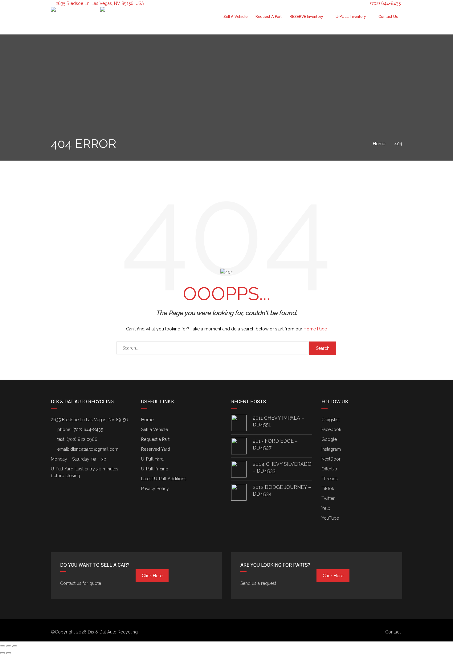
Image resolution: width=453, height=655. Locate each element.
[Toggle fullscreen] (8, 646)
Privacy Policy (155, 488)
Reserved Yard (155, 449)
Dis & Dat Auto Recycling (113, 631)
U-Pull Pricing (154, 468)
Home (147, 419)
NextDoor (331, 459)
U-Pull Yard (152, 459)
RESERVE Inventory (306, 16)
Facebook (331, 429)
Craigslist (330, 419)
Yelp (325, 508)
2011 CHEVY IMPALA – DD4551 (278, 421)
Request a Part (268, 16)
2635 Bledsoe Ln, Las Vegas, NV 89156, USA (99, 3)
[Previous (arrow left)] (2, 653)
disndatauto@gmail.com (94, 449)
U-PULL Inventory (351, 16)
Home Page (315, 328)
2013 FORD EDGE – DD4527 (275, 444)
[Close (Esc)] (2, 646)
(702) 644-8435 (385, 3)
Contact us (388, 16)
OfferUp (329, 468)
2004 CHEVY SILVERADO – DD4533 (282, 467)
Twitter (328, 498)
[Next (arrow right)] (8, 653)
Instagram (331, 449)
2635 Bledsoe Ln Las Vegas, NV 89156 (89, 419)
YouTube (330, 518)
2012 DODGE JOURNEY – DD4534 (282, 490)
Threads (329, 478)
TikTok (327, 488)
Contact (393, 631)
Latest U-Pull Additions (163, 478)
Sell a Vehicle (235, 16)
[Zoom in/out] (14, 646)
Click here (152, 575)
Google (329, 439)
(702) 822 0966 (82, 439)
